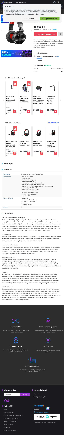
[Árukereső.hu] (39, 407)
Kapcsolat (36, 394)
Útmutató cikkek (9, 424)
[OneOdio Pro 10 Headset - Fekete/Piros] (16, 31)
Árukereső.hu (36, 409)
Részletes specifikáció (40, 47)
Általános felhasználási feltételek (13, 415)
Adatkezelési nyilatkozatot (10, 14)
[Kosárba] (14, 111)
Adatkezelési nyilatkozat (11, 418)
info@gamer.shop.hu (40, 397)
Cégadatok (7, 427)
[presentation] (1, 31)
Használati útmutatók (10, 421)
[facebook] (5, 400)
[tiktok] (8, 400)
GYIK (5, 410)
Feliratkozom (25, 394)
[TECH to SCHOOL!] (5, 23)
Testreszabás (30, 19)
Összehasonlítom (43, 53)
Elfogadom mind (49, 19)
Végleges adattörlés (10, 430)
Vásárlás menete (9, 413)
